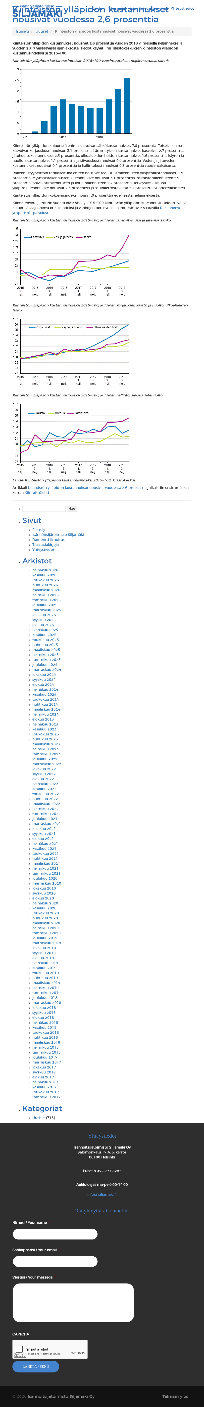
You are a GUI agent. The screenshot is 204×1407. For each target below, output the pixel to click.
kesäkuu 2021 (44, 849)
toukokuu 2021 (45, 853)
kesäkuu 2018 (44, 1027)
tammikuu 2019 (46, 993)
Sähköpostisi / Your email (36, 1250)
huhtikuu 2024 (45, 704)
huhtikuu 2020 (45, 918)
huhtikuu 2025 (45, 645)
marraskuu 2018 (46, 1003)
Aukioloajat (102, 1185)
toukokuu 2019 (45, 973)
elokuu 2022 (43, 779)
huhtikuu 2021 (45, 858)
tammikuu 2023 (46, 754)
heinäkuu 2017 (45, 1082)
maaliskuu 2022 (46, 804)
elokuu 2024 (43, 684)
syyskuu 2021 (44, 834)
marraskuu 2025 (46, 610)
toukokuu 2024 (45, 699)
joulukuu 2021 (44, 819)
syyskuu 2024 (44, 680)
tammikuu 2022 (46, 814)
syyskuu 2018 (44, 1013)
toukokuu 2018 (45, 1032)
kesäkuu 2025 (44, 635)
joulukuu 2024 (44, 665)
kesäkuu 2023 (44, 729)
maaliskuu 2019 (46, 983)
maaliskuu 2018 (46, 1042)
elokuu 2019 (43, 958)
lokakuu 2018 (44, 1008)
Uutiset (42, 31)
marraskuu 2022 (46, 764)
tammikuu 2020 (46, 933)
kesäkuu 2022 (44, 789)
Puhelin (89, 1171)
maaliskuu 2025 (46, 650)
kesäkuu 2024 (44, 694)
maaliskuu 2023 (46, 744)
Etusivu (22, 31)
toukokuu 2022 (45, 794)
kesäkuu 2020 (44, 908)
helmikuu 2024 (45, 714)
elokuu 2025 (43, 625)
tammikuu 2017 (46, 1097)
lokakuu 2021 (44, 829)
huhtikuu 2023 (45, 739)
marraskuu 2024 (46, 670)
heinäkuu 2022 (45, 784)
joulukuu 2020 (44, 878)
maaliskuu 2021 (46, 863)
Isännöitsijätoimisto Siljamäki (58, 535)
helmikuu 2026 (45, 595)
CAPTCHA (20, 1334)
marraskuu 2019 (46, 943)
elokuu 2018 (43, 1018)
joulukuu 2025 (44, 605)
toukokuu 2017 (45, 1092)
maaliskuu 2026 (46, 590)
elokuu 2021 (43, 839)
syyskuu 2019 (44, 953)
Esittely (38, 530)
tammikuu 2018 (46, 1052)
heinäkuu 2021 (45, 844)
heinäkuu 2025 (45, 630)
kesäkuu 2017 (44, 1087)
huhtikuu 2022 (45, 799)
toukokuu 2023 (45, 734)
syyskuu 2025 (44, 620)
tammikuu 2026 (46, 600)
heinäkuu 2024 (45, 689)
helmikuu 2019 (45, 988)
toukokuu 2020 (45, 913)
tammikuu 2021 (46, 873)
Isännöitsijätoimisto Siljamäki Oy (102, 1147)
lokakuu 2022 (44, 769)
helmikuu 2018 (45, 1047)
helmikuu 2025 (45, 655)
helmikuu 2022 (45, 809)
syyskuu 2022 (44, 774)
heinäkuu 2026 (45, 570)
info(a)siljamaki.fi (102, 1194)
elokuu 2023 (43, 719)
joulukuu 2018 (44, 998)
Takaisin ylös (175, 1397)
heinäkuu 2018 (45, 1022)
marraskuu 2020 (46, 883)
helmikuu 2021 (45, 868)
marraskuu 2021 (46, 824)
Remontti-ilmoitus (48, 540)
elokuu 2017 (43, 1077)
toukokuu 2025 (45, 640)
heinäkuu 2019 (45, 963)
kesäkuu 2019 (44, 968)
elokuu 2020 (43, 898)
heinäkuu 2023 (45, 724)
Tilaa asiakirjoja (45, 545)
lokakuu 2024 (44, 675)
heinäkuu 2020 (45, 903)
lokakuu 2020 (44, 888)
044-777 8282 (109, 1171)
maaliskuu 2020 (46, 923)
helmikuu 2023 (45, 749)
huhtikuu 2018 (45, 1037)
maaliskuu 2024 (46, 709)
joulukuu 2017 (44, 1057)
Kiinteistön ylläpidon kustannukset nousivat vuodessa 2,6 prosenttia (87, 488)
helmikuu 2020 (45, 928)
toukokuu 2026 (45, 580)
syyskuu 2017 (44, 1072)
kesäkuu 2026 (44, 575)
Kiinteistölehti (37, 493)
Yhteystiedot (43, 550)
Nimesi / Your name (31, 1223)
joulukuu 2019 (44, 938)
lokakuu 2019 (44, 948)
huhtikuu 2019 (45, 978)
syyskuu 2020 (44, 893)
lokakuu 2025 (44, 615)
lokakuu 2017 (44, 1067)
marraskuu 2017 (46, 1062)
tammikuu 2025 (46, 660)
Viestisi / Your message (34, 1277)
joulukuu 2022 (44, 759)
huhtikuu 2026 (45, 585)
